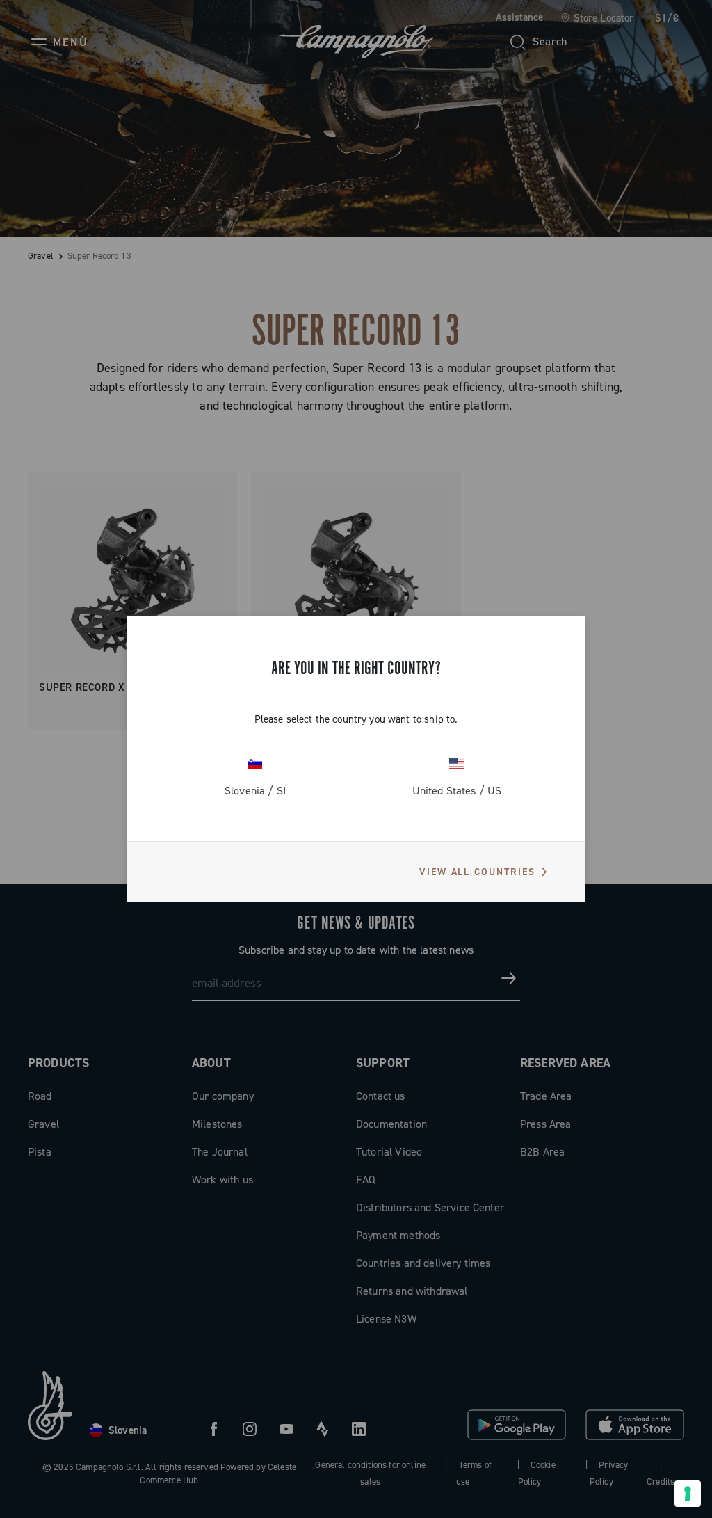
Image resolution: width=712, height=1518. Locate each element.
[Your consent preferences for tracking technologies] (687, 1493)
